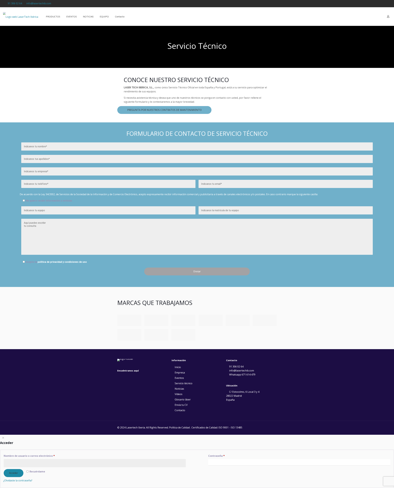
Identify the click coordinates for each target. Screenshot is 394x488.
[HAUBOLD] (129, 335)
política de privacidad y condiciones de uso (62, 261)
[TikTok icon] (387, 3)
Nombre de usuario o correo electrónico (29, 456)
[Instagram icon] (383, 3)
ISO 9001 (223, 427)
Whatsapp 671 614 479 (242, 374)
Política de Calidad (179, 427)
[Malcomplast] (237, 320)
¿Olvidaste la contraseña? (17, 480)
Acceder (13, 473)
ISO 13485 (236, 427)
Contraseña (216, 456)
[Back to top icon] (379, 481)
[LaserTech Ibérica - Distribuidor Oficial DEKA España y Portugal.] (20, 16)
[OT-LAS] (264, 320)
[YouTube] (119, 376)
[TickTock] (128, 376)
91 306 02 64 (15, 3)
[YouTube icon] (379, 3)
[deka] (156, 320)
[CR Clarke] (129, 320)
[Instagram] (124, 376)
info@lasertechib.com (38, 3)
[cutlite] (210, 320)
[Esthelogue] (183, 320)
